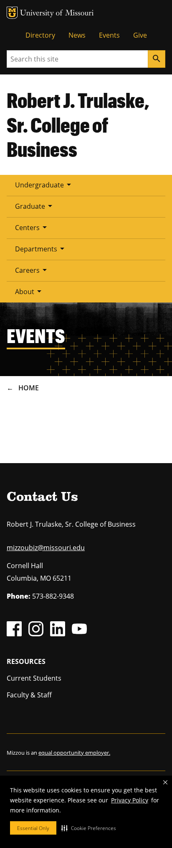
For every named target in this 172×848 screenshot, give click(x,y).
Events (109, 35)
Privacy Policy (129, 800)
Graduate (35, 206)
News (77, 35)
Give (140, 35)
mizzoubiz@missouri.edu (46, 547)
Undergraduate (44, 184)
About (29, 291)
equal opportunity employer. (74, 752)
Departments (41, 248)
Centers (32, 227)
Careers (32, 270)
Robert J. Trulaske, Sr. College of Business (78, 124)
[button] (89, 828)
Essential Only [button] (33, 828)
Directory (40, 35)
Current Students (34, 678)
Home (28, 387)
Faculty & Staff (29, 694)
